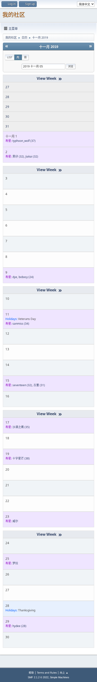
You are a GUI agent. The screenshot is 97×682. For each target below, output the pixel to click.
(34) (20, 324)
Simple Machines (59, 677)
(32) (18, 156)
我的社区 (13, 14)
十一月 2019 (48, 47)
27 (7, 87)
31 (7, 126)
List (9, 57)
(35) (21, 427)
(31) (39, 385)
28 (7, 97)
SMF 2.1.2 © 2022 (38, 677)
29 (7, 107)
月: (18, 57)
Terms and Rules (47, 672)
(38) (21, 458)
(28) (19, 626)
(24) (26, 277)
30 (7, 116)
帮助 (31, 672)
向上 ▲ (64, 672)
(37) (24, 141)
